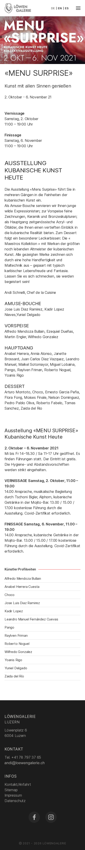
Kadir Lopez (14, 611)
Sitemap (11, 790)
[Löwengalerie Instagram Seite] (51, 817)
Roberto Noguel (17, 643)
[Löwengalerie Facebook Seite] (34, 817)
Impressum (13, 795)
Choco (10, 595)
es (67, 8)
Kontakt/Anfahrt (18, 784)
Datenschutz (15, 800)
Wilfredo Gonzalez (18, 652)
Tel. (23, 757)
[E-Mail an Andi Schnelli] (25, 762)
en (60, 8)
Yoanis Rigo (13, 660)
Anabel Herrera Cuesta (22, 586)
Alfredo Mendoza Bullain (23, 578)
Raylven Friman (16, 635)
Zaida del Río (14, 676)
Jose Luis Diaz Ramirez (22, 603)
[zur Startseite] (18, 7)
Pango (9, 627)
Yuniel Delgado (16, 668)
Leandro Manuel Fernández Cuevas (31, 619)
